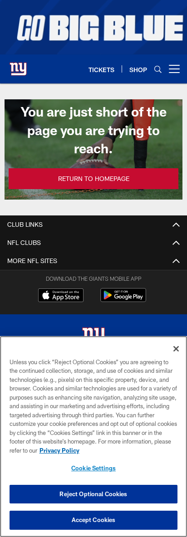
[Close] (176, 349)
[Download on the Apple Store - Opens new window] (60, 296)
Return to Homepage (93, 178)
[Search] (158, 69)
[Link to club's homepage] (18, 65)
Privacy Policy (59, 450)
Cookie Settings (93, 468)
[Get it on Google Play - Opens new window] (123, 299)
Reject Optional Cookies (93, 494)
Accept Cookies (94, 519)
